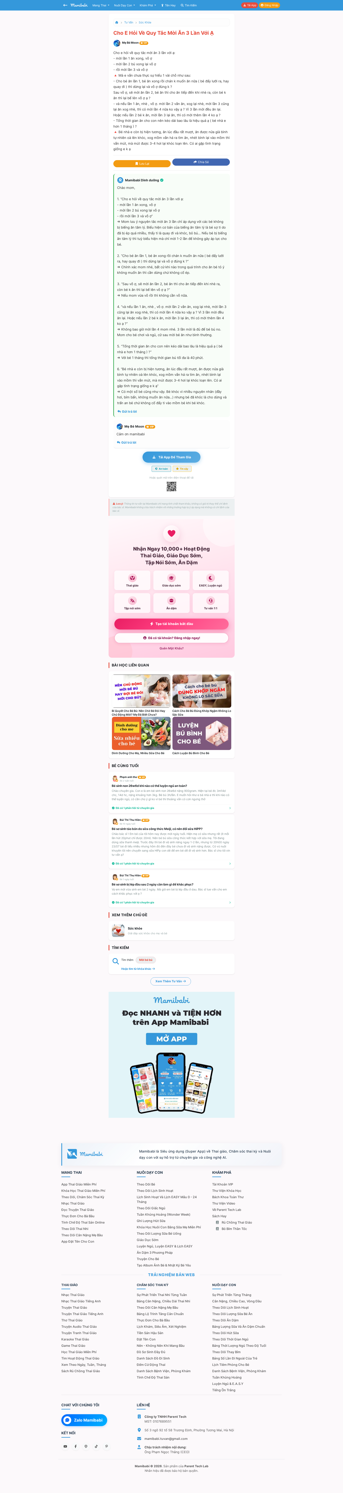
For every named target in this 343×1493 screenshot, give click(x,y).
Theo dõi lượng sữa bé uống (159, 1233)
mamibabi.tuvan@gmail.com (166, 1439)
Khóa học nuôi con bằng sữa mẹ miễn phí (169, 1227)
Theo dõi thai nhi (74, 1229)
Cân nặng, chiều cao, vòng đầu (237, 1301)
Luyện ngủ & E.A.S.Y (227, 1384)
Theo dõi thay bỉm (226, 1352)
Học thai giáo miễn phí (78, 1352)
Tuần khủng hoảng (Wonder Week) (163, 1214)
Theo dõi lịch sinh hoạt (155, 1191)
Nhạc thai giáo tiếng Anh (81, 1301)
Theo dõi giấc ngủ (151, 1208)
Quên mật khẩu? (172, 648)
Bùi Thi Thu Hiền (134, 819)
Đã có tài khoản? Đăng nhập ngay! (174, 638)
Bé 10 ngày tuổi (127, 823)
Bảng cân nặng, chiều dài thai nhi (163, 1301)
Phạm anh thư (132, 777)
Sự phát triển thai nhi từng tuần (162, 1295)
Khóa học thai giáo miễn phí (83, 1191)
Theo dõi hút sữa (225, 1333)
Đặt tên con (146, 1339)
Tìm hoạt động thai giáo (80, 1358)
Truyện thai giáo (74, 1307)
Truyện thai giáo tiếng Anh (82, 1314)
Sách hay (219, 1216)
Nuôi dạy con (123, 5)
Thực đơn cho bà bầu (77, 1216)
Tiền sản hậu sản (150, 1333)
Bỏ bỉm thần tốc (234, 1229)
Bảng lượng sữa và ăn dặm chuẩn (238, 1327)
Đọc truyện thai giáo (77, 1210)
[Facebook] (76, 1446)
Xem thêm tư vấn (168, 981)
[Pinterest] (107, 1446)
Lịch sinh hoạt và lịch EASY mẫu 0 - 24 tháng (167, 1199)
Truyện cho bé (148, 1259)
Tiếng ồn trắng (223, 1390)
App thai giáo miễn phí (78, 1184)
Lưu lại (144, 163)
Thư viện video (223, 1203)
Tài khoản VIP (222, 1184)
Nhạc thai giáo (73, 1203)
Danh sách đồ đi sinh (153, 1358)
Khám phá (147, 5)
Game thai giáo (73, 1346)
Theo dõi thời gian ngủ (230, 1339)
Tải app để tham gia (174, 457)
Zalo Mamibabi (88, 1420)
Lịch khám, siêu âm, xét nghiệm (161, 1327)
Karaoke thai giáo (75, 1339)
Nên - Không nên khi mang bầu (161, 1346)
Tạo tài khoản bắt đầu (174, 624)
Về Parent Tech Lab (226, 1210)
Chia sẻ (203, 162)
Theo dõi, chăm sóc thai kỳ (82, 1197)
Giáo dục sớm (147, 1240)
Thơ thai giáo (72, 1320)
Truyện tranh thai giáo (79, 1333)
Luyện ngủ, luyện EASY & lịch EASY (165, 1246)
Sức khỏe (145, 22)
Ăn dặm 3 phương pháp (155, 1253)
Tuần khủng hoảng (227, 1377)
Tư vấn (128, 22)
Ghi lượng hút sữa (151, 1221)
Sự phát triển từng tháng (231, 1295)
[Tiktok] (96, 1446)
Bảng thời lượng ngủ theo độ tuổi (239, 1346)
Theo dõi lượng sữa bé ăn (232, 1314)
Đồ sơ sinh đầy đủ (151, 1352)
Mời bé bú (145, 959)
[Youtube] (65, 1446)
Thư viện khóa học (226, 1191)
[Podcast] (86, 1446)
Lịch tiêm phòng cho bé (230, 1365)
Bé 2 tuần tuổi (127, 780)
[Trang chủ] (117, 22)
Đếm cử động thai (151, 1365)
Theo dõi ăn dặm (225, 1320)
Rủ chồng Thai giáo (236, 1222)
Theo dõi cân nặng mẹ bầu (82, 1235)
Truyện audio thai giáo (79, 1327)
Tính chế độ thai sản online (83, 1222)
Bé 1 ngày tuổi (127, 879)
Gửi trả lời (129, 411)
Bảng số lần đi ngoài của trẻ (234, 1358)
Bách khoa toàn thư (228, 1197)
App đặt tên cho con (77, 1241)
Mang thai (99, 5)
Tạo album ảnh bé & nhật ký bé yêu (164, 1265)
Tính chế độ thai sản (153, 1377)
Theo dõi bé (146, 1184)
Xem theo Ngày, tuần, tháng (83, 1365)
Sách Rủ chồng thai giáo (80, 1371)
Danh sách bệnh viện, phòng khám (164, 1371)
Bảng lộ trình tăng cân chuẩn (160, 1314)
